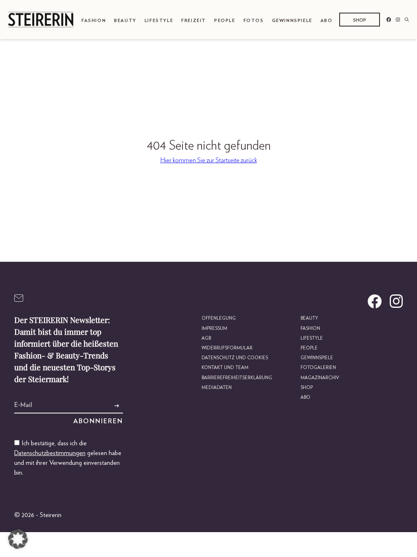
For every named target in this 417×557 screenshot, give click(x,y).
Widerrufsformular (227, 348)
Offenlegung (219, 318)
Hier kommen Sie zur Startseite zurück (208, 160)
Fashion (93, 20)
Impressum (214, 328)
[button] (18, 539)
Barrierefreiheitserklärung (237, 378)
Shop (359, 20)
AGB (206, 338)
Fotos (254, 20)
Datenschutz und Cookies (235, 358)
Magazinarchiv (320, 378)
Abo (326, 20)
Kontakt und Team (225, 367)
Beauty (125, 20)
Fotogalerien (318, 367)
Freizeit (193, 20)
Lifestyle (159, 20)
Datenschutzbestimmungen (50, 453)
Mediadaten (217, 387)
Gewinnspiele (292, 20)
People (224, 20)
